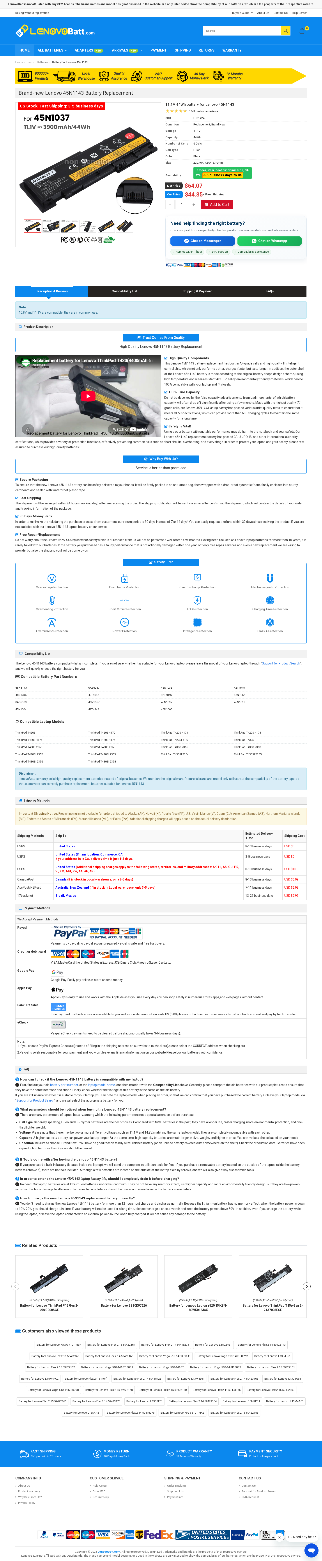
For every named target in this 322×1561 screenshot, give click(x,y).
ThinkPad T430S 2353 (28, 747)
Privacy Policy (26, 1502)
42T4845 (239, 687)
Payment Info (175, 1497)
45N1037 (166, 702)
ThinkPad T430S (244, 739)
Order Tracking (176, 1485)
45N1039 (239, 702)
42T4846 (166, 695)
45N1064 (21, 709)
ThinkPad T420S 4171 (174, 732)
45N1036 (21, 695)
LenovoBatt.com (109, 1551)
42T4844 (93, 709)
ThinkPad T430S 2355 (101, 747)
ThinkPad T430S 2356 (174, 747)
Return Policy (101, 1497)
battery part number (64, 1085)
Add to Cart (219, 204)
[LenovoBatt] (56, 30)
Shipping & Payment (197, 291)
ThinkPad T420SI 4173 (175, 739)
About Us (263, 12)
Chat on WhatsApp (272, 241)
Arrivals (124, 50)
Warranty (232, 50)
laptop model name (101, 1085)
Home (24, 50)
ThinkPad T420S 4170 (101, 732)
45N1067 (93, 702)
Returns (206, 50)
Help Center (299, 12)
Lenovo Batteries (37, 62)
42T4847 (93, 695)
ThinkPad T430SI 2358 (102, 761)
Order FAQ (99, 1491)
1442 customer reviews (203, 111)
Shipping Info (175, 1491)
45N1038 (166, 687)
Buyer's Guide (240, 12)
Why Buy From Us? (30, 1497)
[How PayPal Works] (245, 1535)
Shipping (183, 50)
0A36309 (21, 702)
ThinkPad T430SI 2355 (248, 754)
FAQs (270, 291)
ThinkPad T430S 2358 (247, 747)
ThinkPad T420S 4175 (28, 739)
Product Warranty (29, 1491)
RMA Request (250, 1497)
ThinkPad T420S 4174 (247, 732)
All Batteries (50, 50)
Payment (158, 50)
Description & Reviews (51, 291)
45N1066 (239, 695)
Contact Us (281, 12)
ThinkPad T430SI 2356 (29, 761)
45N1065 (166, 709)
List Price (173, 185)
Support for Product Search (281, 663)
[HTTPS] (272, 1535)
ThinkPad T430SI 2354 (175, 754)
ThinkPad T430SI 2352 (29, 754)
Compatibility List (124, 291)
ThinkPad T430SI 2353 (102, 754)
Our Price (173, 194)
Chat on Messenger (206, 241)
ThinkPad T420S (25, 732)
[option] (88, 164)
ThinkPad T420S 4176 (101, 739)
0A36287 (93, 687)
